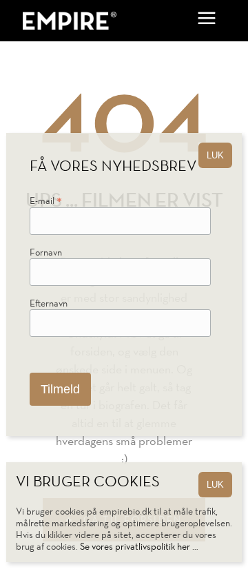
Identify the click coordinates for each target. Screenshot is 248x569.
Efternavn (49, 303)
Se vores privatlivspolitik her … (139, 546)
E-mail (46, 202)
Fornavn (46, 252)
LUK (215, 484)
